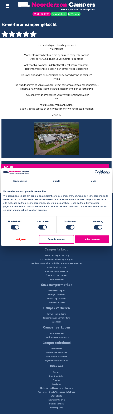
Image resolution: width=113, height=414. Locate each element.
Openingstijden (56, 376)
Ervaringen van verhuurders (56, 317)
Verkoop (75, 13)
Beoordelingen (56, 403)
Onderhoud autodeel (56, 356)
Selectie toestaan (56, 239)
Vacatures (56, 384)
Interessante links (56, 399)
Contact (56, 372)
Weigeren (21, 239)
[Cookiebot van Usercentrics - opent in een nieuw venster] (97, 172)
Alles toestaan (92, 239)
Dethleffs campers (56, 290)
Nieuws (56, 380)
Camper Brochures (56, 302)
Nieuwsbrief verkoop (56, 267)
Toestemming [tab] (20, 181)
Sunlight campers (56, 294)
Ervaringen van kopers (56, 275)
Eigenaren (56, 321)
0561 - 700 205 (41, 13)
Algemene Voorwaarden (56, 360)
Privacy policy (56, 407)
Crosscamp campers (56, 298)
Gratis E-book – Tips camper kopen (56, 259)
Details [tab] (56, 181)
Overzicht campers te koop (56, 255)
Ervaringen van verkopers (56, 337)
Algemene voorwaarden (56, 271)
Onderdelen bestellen (56, 352)
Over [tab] (93, 181)
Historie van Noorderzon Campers (56, 388)
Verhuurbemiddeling (57, 314)
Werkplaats (60, 13)
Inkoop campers (56, 279)
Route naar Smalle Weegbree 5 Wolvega (56, 392)
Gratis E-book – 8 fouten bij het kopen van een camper (56, 263)
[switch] (42, 227)
